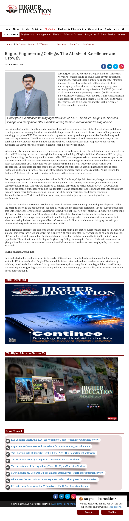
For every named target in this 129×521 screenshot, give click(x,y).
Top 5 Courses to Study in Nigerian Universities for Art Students (45, 459)
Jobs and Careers (73, 34)
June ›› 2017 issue (38, 44)
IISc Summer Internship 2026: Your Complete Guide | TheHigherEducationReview (54, 439)
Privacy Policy (71, 503)
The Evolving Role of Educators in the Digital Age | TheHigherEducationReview (53, 453)
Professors (88, 44)
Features (61, 44)
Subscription (95, 29)
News (16, 29)
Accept (88, 512)
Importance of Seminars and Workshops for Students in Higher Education (50, 446)
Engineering (27, 34)
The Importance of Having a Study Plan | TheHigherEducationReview (48, 466)
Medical (57, 34)
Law (103, 34)
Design (112, 34)
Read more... (115, 506)
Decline (112, 512)
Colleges (74, 44)
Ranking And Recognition (72, 29)
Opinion (36, 29)
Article (25, 29)
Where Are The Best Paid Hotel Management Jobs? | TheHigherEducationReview (54, 479)
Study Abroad (92, 34)
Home (7, 29)
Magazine (50, 29)
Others (121, 34)
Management (44, 34)
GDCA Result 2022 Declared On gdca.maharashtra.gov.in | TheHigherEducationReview (57, 472)
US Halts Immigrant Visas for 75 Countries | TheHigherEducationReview (49, 486)
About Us (57, 503)
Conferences (112, 29)
